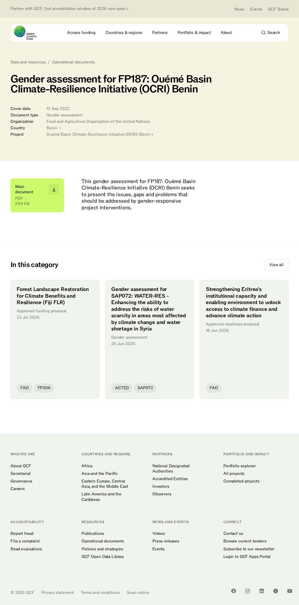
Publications (92, 533)
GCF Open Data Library (102, 556)
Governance (21, 481)
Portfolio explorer (239, 466)
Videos (158, 533)
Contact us (233, 533)
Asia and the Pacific (99, 473)
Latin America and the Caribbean (101, 497)
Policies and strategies (102, 549)
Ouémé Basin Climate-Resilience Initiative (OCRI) (98, 134)
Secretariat (20, 473)
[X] (275, 591)
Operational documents (73, 62)
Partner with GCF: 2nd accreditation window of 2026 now (68, 8)
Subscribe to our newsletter (248, 549)
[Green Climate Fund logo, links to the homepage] (30, 33)
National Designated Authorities (171, 468)
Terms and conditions (100, 592)
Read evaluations (26, 549)
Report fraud (22, 533)
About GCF (21, 466)
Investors (160, 486)
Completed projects (241, 481)
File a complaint (25, 541)
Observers (161, 494)
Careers (18, 489)
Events (256, 9)
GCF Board (278, 9)
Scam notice (138, 592)
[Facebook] (233, 591)
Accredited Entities (170, 479)
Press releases (165, 541)
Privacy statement (57, 592)
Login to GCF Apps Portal (247, 556)
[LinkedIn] (261, 591)
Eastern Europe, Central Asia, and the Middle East (104, 484)
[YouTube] (289, 591)
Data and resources (28, 62)
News (239, 9)
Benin (52, 128)
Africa (86, 466)
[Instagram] (247, 591)
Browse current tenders (245, 541)
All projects (233, 473)
